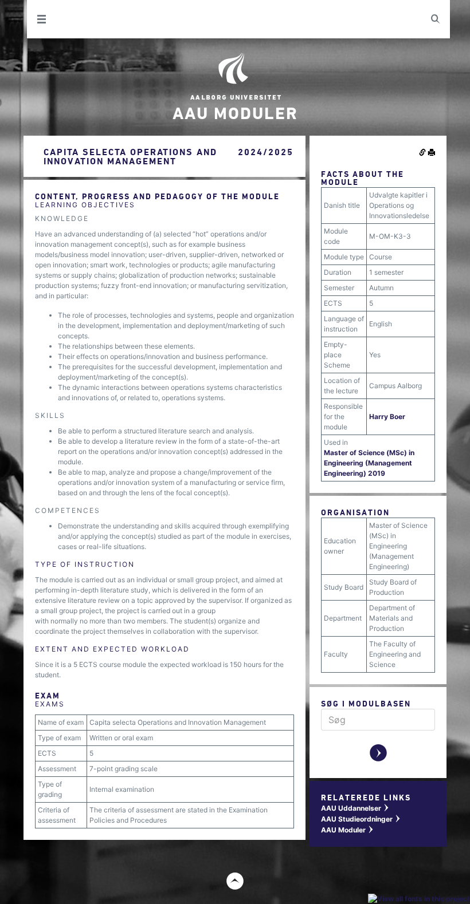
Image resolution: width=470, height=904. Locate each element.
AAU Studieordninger (361, 819)
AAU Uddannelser (355, 808)
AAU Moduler (347, 830)
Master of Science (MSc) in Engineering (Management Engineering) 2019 (369, 462)
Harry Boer (387, 416)
